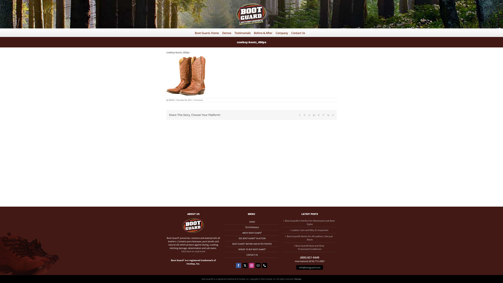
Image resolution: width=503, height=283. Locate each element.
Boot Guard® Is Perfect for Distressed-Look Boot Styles (310, 222)
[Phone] (264, 265)
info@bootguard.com (309, 267)
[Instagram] (251, 265)
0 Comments (198, 100)
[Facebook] (238, 265)
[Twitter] (245, 265)
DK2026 (171, 100)
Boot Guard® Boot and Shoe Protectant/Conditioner (309, 247)
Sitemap (297, 279)
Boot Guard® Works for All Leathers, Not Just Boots (310, 238)
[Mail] (258, 265)
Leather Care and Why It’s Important (309, 230)
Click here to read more (193, 251)
